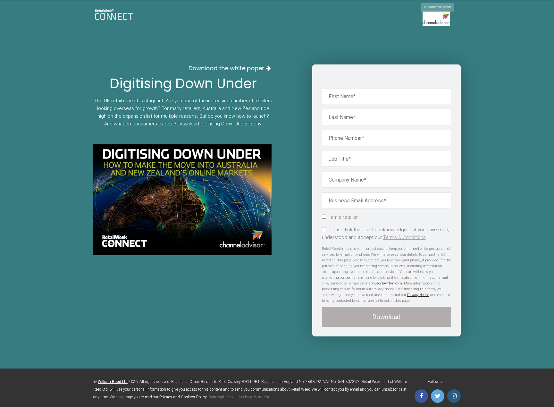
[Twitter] (437, 396)
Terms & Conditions (404, 237)
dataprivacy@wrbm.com (383, 283)
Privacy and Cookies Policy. (183, 397)
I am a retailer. (344, 217)
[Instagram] (454, 396)
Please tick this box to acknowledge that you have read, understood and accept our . (385, 233)
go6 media (259, 397)
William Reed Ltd (113, 381)
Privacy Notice (418, 295)
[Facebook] (421, 396)
